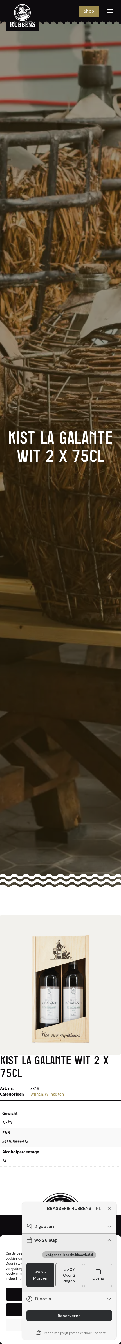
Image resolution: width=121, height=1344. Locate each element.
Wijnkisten (54, 1095)
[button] (110, 11)
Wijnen (36, 1095)
